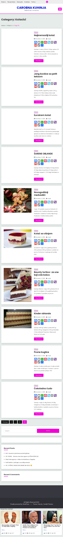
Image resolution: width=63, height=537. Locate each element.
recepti (49, 39)
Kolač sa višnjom (43, 233)
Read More (39, 60)
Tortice (33, 2)
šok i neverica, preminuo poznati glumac (17, 453)
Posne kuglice (41, 352)
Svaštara (27, 2)
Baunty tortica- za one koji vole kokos (46, 273)
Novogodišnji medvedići (41, 194)
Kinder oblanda (42, 313)
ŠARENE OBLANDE (43, 153)
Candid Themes (48, 504)
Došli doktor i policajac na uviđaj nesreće (17, 462)
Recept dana (11, 2)
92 (20, 422)
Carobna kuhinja (31, 8)
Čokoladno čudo (43, 388)
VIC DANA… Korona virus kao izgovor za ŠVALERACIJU (21, 456)
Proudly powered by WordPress (20, 504)
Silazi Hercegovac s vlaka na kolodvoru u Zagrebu (20, 459)
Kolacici (3, 2)
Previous (5, 422)
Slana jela (20, 2)
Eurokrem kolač (42, 115)
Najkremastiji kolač (44, 35)
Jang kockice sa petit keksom (45, 75)
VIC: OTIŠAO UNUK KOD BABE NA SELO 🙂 (18, 465)
